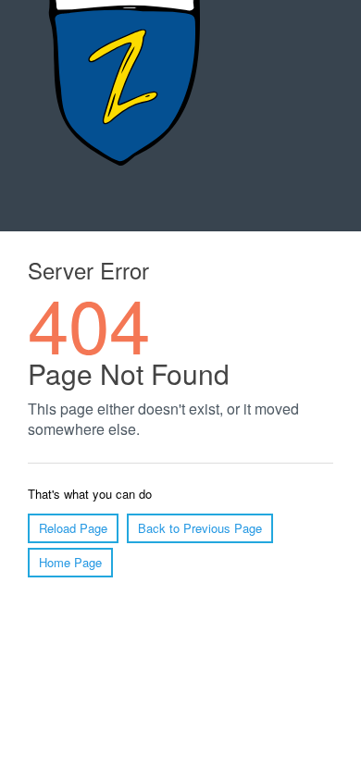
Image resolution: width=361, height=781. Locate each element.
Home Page (70, 562)
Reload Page (73, 528)
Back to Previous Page (200, 528)
